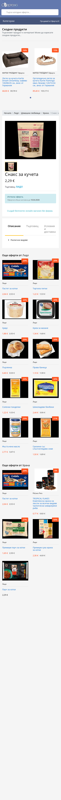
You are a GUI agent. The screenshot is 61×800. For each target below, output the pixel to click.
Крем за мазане (40, 328)
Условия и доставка (50, 228)
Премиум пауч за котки (13, 547)
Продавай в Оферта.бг (50, 21)
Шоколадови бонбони (43, 407)
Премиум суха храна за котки (43, 548)
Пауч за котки (9, 589)
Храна (46, 113)
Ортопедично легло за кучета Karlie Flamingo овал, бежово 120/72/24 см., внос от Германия (44, 82)
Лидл (16, 113)
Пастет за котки (10, 288)
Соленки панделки (11, 407)
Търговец (32, 226)
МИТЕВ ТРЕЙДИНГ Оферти (13, 73)
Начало (7, 113)
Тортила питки (40, 288)
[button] (30, 97)
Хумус (5, 328)
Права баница (40, 367)
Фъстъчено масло (11, 446)
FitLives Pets (37, 493)
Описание (14, 226)
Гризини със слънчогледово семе (43, 447)
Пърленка (7, 367)
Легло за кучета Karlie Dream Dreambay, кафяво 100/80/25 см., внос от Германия (14, 82)
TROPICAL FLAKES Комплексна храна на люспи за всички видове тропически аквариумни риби (45, 503)
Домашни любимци (30, 113)
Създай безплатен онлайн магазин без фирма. (30, 210)
